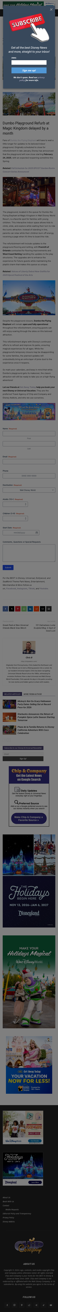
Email (13, 58)
